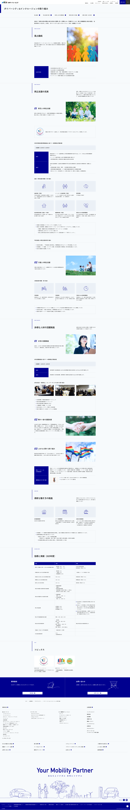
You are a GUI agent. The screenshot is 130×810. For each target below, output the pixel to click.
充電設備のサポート (63, 720)
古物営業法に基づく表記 (43, 804)
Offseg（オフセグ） (35, 716)
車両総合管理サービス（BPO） (9, 726)
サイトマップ (10, 804)
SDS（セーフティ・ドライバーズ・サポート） (11, 721)
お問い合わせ (122, 2)
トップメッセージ (90, 712)
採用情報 (116, 3)
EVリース (61, 713)
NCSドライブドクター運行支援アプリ (38, 715)
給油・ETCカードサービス (8, 729)
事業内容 (86, 3)
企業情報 (111, 3)
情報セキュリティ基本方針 (59, 804)
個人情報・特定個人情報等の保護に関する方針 (71, 804)
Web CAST (5, 728)
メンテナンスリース (6, 713)
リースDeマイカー (113, 1)
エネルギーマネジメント (63, 723)
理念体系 (89, 714)
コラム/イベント (97, 3)
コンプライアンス (90, 723)
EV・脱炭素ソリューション (64, 712)
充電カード (61, 721)
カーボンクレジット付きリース (65, 715)
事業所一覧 (89, 719)
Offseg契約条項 (16, 806)
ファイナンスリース (6, 715)
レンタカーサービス (6, 738)
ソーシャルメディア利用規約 (8, 806)
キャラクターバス (6, 736)
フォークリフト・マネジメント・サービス (10, 732)
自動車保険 (5, 720)
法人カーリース (5, 712)
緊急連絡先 (99, 1)
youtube (127, 800)
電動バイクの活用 (62, 718)
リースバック (5, 718)
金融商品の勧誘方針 (51, 804)
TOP (26, 701)
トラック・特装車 (6, 731)
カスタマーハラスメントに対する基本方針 (86, 804)
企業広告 (89, 726)
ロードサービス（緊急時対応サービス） (10, 723)
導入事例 (92, 3)
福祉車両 (4, 734)
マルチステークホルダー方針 (98, 804)
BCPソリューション (63, 716)
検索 (117, 1)
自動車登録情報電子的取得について (18, 804)
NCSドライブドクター (35, 713)
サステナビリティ (38, 701)
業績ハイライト (90, 721)
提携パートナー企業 (106, 1)
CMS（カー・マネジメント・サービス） (10, 716)
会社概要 (89, 716)
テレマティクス (34, 712)
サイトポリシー (4, 804)
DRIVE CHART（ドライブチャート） (38, 718)
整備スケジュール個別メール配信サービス (10, 724)
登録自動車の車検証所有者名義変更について (31, 804)
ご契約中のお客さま (105, 3)
